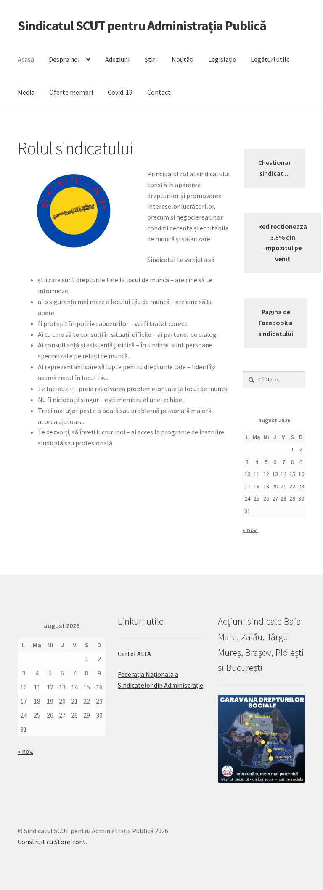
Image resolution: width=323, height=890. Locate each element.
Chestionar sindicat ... (274, 167)
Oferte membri (71, 92)
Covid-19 (120, 92)
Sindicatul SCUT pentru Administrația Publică (142, 25)
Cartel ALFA (134, 653)
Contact (159, 92)
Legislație (222, 59)
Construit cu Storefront (52, 841)
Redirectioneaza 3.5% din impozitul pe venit (282, 242)
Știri (150, 59)
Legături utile (270, 59)
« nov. (250, 530)
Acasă (26, 59)
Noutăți (182, 59)
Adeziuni (117, 59)
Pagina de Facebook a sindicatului (275, 322)
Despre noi (64, 59)
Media (26, 92)
